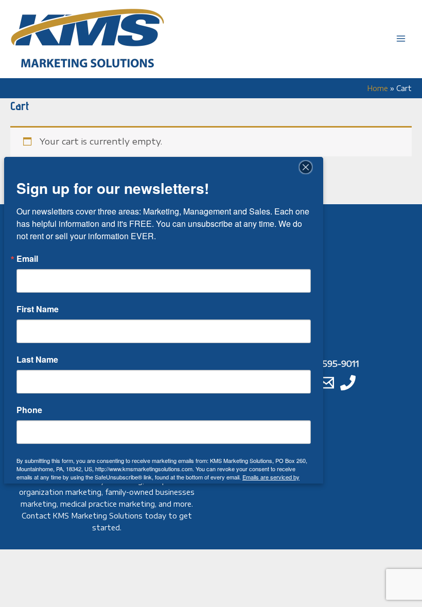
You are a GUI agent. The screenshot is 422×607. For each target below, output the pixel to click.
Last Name (37, 359)
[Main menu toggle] (401, 39)
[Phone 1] (348, 382)
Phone (29, 410)
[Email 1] (326, 382)
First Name (37, 309)
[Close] (305, 167)
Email (27, 259)
